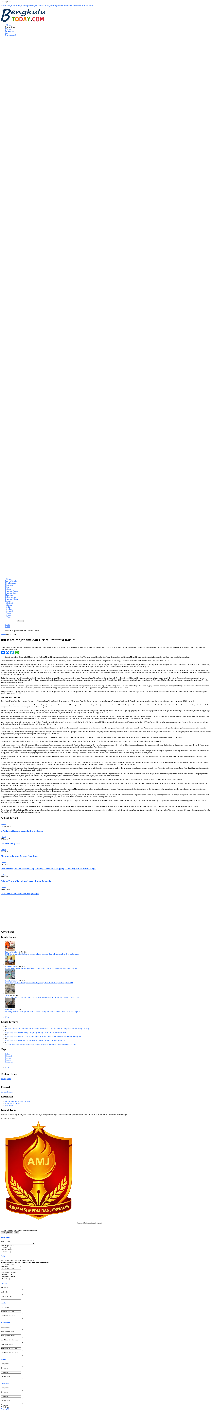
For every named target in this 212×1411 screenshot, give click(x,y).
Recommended (10, 35)
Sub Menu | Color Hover (9, 1353)
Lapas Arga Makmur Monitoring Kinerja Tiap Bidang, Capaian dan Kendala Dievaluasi (35, 1032)
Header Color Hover (8, 1316)
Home (7, 625)
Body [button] (3, 1256)
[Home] (23, 21)
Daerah (8, 579)
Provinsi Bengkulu (11, 581)
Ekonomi (9, 611)
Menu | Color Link (7, 1331)
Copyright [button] (5, 1383)
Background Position (8, 1273)
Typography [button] (5, 1237)
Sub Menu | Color (7, 1344)
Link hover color (7, 1296)
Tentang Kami (6, 1079)
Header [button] (3, 1303)
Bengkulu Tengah (11, 591)
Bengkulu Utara (10, 593)
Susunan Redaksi (7, 1092)
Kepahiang (9, 585)
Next (7, 1017)
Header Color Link (7, 1311)
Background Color (7, 1268)
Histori (7, 627)
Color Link (5, 1372)
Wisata (8, 613)
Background (5, 1307)
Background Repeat (8, 1277)
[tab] (106, 1237)
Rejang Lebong (10, 597)
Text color (4, 1288)
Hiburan (8, 1060)
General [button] (4, 1283)
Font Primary (5, 1241)
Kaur (7, 587)
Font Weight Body (7, 1246)
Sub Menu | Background (9, 1340)
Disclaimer (9, 1105)
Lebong (8, 589)
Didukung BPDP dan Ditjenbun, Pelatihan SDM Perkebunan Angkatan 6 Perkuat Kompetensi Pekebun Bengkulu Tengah (47, 1028)
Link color (4, 1292)
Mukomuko (9, 595)
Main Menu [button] (5, 1323)
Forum (8, 615)
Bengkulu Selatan (11, 599)
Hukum (9, 605)
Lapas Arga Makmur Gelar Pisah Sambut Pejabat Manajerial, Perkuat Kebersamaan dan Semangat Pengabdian (43, 1036)
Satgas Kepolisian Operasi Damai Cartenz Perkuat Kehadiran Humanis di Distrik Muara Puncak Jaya (40, 1044)
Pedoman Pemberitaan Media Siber (17, 1101)
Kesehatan (9, 1062)
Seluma (7, 601)
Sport (7, 33)
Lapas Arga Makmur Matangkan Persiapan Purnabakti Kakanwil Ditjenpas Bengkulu (35, 1040)
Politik (8, 607)
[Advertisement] (67, 912)
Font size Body (6, 1250)
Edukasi (9, 609)
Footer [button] (3, 1359)
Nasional (8, 29)
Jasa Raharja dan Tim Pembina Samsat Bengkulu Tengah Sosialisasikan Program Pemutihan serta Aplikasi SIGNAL (41, 6)
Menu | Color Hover (8, 1335)
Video (8, 617)
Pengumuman (10, 31)
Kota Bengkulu (10, 583)
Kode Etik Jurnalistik (12, 1103)
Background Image (7, 1264)
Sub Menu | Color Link (9, 1348)
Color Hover (5, 1377)
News (8, 25)
